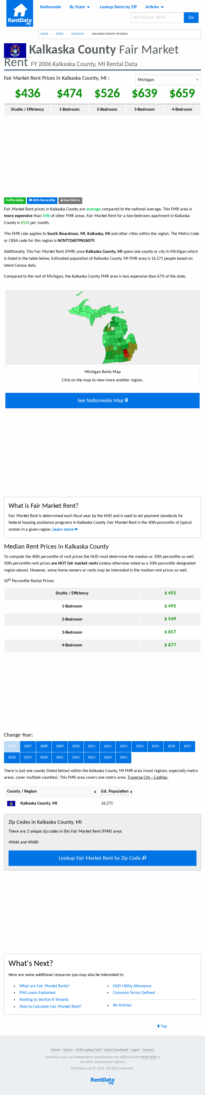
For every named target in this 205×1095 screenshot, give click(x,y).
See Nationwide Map (101, 400)
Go (191, 17)
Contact (148, 1050)
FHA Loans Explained (37, 993)
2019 (27, 758)
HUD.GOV (148, 1057)
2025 (123, 758)
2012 (107, 746)
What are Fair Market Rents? (44, 986)
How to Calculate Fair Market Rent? (50, 1007)
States (60, 34)
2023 (91, 758)
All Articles (122, 1005)
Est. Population (115, 791)
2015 (155, 746)
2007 (27, 746)
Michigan (78, 34)
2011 (91, 746)
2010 (76, 746)
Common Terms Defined (134, 993)
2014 (139, 746)
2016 (171, 746)
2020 (44, 758)
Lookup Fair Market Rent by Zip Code (100, 858)
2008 (44, 746)
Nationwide (50, 7)
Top (163, 1026)
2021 (60, 758)
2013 (123, 746)
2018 (11, 758)
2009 (60, 746)
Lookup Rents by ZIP (118, 7)
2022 (76, 758)
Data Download (116, 1050)
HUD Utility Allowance (132, 986)
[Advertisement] (102, 157)
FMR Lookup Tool (88, 1050)
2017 (187, 746)
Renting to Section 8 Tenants (44, 1000)
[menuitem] (50, 7)
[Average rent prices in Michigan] (13, 803)
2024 (107, 758)
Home (44, 34)
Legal (135, 1050)
